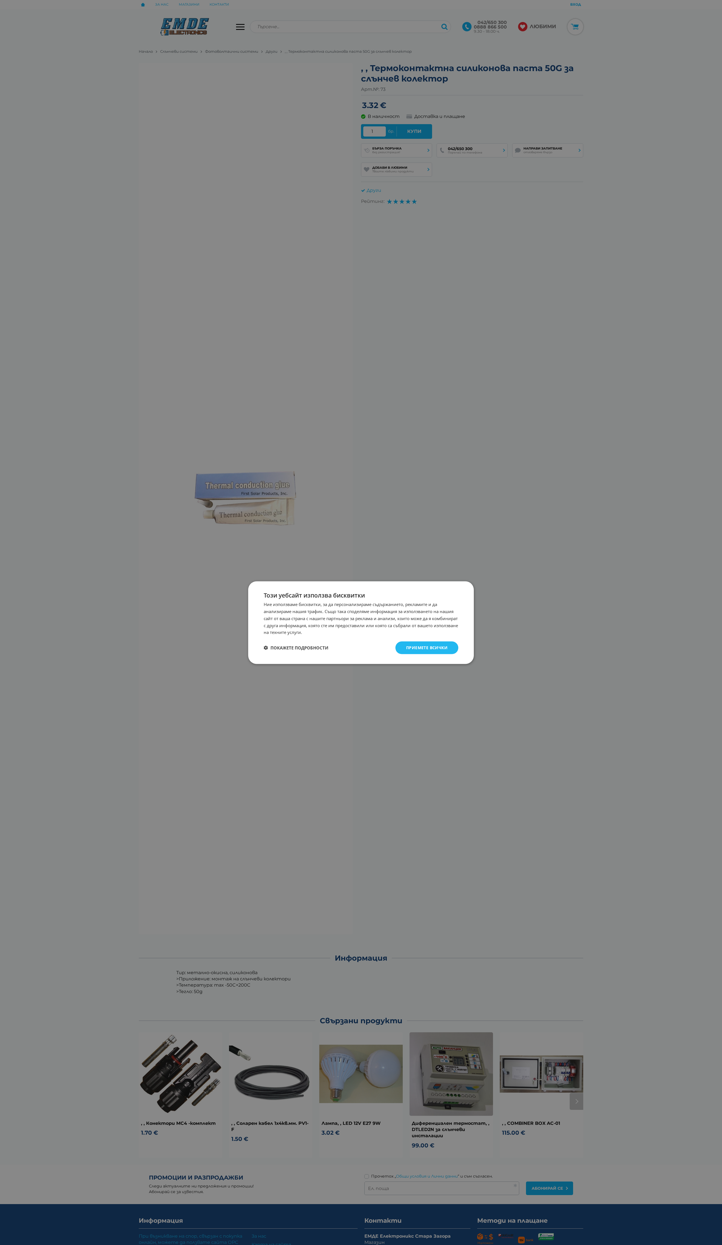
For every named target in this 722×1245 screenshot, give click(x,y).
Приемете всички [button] (427, 647)
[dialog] (361, 622)
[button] (296, 648)
